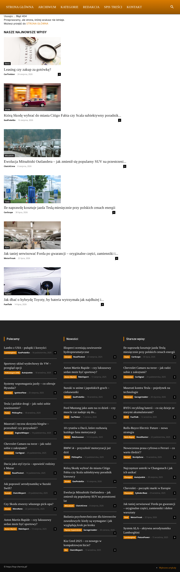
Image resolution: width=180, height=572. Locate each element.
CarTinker (75, 417)
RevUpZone (138, 457)
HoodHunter (142, 437)
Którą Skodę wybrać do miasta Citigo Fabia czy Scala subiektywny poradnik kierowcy (88, 472)
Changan (128, 477)
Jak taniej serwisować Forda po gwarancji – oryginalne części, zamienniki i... (61, 253)
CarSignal (19, 452)
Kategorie (69, 7)
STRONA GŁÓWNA (37, 23)
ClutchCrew (9, 166)
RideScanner (78, 437)
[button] (172, 7)
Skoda (7, 109)
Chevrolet (9, 453)
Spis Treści (113, 7)
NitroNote (18, 508)
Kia (66, 550)
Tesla (7, 201)
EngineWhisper (22, 432)
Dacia (7, 63)
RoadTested (18, 473)
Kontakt (134, 7)
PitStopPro (17, 412)
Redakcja (91, 7)
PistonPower (144, 537)
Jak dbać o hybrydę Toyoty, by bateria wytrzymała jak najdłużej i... (54, 300)
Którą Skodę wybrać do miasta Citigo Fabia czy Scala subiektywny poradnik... (62, 115)
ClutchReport (19, 493)
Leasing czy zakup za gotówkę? (27, 69)
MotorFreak (9, 258)
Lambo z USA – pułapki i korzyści (25, 347)
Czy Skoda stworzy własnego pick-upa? (28, 504)
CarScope (8, 212)
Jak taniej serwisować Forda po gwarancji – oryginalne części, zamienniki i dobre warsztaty (149, 508)
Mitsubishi (9, 155)
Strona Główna (20, 7)
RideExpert (23, 528)
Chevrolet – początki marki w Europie (147, 488)
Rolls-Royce (129, 437)
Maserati (8, 433)
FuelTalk (8, 304)
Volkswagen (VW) (12, 372)
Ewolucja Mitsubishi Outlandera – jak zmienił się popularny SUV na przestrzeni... (65, 161)
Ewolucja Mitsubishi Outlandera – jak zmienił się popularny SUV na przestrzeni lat (89, 497)
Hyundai (8, 392)
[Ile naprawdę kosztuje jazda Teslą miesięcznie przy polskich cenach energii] (59, 189)
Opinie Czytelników (73, 530)
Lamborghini (10, 352)
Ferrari (127, 457)
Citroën (68, 357)
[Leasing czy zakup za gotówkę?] (32, 51)
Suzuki (8, 493)
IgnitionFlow (20, 392)
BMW (67, 457)
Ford (7, 247)
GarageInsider (90, 530)
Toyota (8, 293)
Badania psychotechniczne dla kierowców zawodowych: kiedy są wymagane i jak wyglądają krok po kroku (90, 521)
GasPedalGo (9, 120)
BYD (126, 417)
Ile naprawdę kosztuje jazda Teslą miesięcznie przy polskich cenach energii (59, 208)
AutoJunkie (27, 372)
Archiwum (47, 7)
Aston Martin (10, 529)
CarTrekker (9, 74)
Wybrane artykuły (167, 567)
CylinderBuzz (141, 493)
